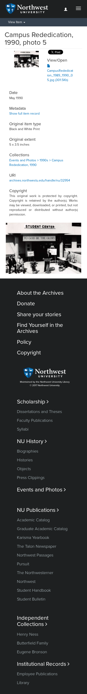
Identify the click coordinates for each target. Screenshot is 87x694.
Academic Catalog (33, 519)
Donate (26, 303)
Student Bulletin (31, 599)
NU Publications (38, 510)
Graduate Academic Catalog (42, 528)
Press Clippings (31, 477)
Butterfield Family (32, 643)
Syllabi (23, 429)
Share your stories (39, 314)
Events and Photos (41, 489)
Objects (24, 468)
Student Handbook (34, 590)
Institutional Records (43, 664)
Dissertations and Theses (39, 411)
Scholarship (33, 401)
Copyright (29, 352)
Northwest (26, 581)
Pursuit (23, 563)
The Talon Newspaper (36, 546)
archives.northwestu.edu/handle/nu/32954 (39, 180)
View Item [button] (15, 22)
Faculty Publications (35, 420)
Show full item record (24, 114)
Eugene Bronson (32, 651)
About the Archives (40, 293)
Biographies (27, 451)
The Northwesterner (35, 572)
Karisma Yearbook (33, 537)
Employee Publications (37, 673)
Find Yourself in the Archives (40, 328)
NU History (32, 441)
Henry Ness (27, 634)
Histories (25, 460)
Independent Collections (32, 621)
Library (23, 682)
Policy (24, 342)
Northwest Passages (35, 555)
